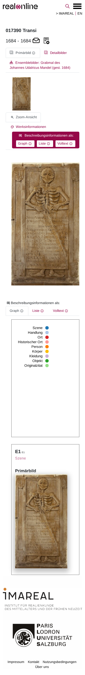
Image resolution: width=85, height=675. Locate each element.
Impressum (16, 662)
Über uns (42, 667)
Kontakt (33, 662)
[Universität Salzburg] (42, 635)
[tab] (23, 53)
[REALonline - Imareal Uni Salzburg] (42, 6)
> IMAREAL (65, 13)
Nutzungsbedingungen (59, 662)
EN (79, 13)
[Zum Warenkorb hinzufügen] (36, 41)
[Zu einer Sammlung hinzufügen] (46, 41)
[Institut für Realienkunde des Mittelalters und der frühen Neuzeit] (42, 599)
